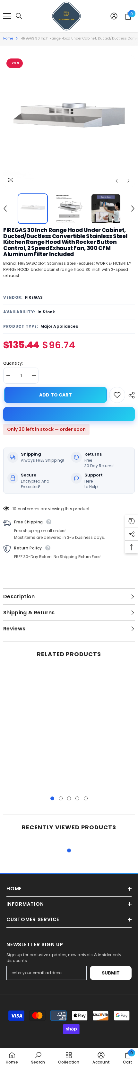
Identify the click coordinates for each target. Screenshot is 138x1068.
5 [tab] (86, 798)
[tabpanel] (35, 728)
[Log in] (114, 16)
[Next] (128, 180)
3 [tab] (69, 798)
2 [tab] (61, 798)
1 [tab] (52, 798)
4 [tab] (77, 798)
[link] (38, 1057)
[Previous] (116, 180)
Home (8, 38)
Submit (111, 973)
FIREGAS (34, 297)
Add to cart (54, 395)
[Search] (19, 16)
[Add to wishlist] (117, 395)
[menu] (7, 16)
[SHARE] (130, 395)
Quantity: (13, 363)
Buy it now (69, 414)
